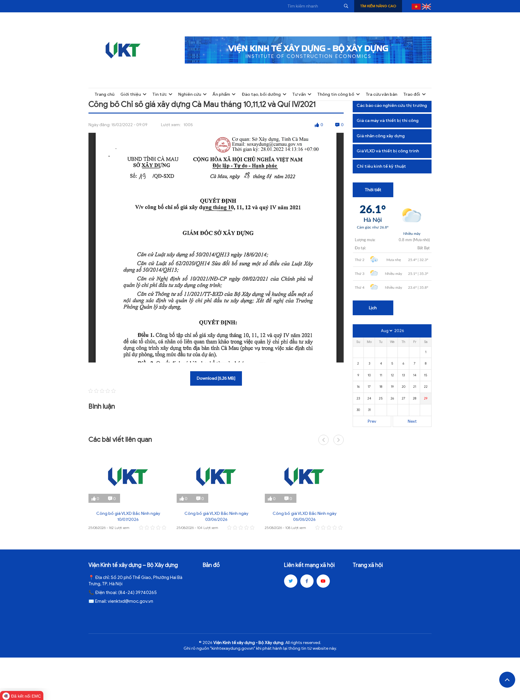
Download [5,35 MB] (216, 378)
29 (425, 398)
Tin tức (159, 94)
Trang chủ (104, 94)
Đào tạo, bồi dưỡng (261, 94)
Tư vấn (299, 94)
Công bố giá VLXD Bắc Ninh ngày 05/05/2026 (304, 516)
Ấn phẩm (221, 94)
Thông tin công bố (335, 94)
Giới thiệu (130, 94)
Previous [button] (323, 440)
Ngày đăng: (99, 124)
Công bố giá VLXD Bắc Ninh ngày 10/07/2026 (128, 516)
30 (358, 410)
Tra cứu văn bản (381, 94)
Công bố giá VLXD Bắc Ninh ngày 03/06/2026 (216, 516)
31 (369, 410)
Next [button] (338, 440)
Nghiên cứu (189, 94)
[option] (128, 490)
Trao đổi (411, 94)
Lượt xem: (171, 124)
